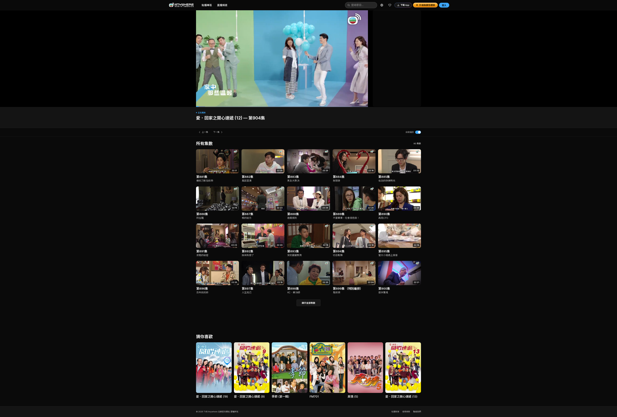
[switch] (418, 132)
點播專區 (207, 5)
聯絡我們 (417, 411)
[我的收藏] (389, 5)
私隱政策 (395, 411)
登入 (444, 5)
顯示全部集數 (308, 303)
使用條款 (406, 411)
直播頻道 (222, 5)
